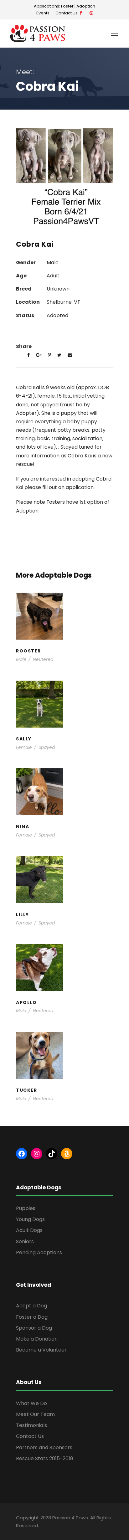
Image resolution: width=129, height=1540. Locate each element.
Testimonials (31, 1425)
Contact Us (67, 13)
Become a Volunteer (41, 1349)
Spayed (47, 747)
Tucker (64, 1057)
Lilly (64, 882)
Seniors (25, 1241)
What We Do (31, 1403)
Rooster (64, 618)
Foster (67, 6)
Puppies (67, 718)
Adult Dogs (29, 1230)
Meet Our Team (35, 1414)
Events (42, 13)
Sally (64, 706)
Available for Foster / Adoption (64, 624)
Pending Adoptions (39, 1252)
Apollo (65, 970)
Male (21, 659)
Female (24, 747)
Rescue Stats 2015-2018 (44, 1458)
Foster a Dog (32, 1317)
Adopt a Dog (31, 1305)
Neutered (43, 659)
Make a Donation (37, 1338)
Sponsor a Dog (34, 1327)
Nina (64, 794)
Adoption (85, 6)
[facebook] (81, 13)
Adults (38, 800)
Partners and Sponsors (44, 1447)
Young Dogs (67, 631)
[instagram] (91, 13)
